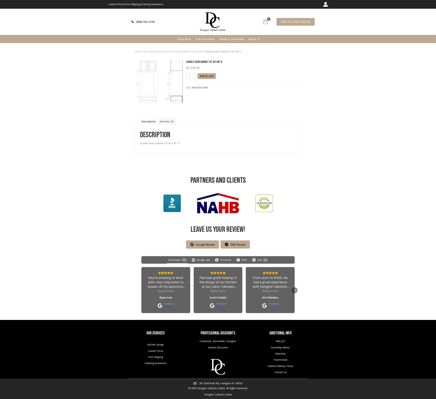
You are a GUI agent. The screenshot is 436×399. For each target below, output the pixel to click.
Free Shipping (132, 4)
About (252, 39)
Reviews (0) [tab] (167, 121)
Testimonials (280, 359)
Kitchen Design (155, 344)
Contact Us (280, 372)
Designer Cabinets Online (218, 394)
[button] (143, 22)
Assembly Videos (280, 347)
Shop (145, 51)
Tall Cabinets (197, 51)
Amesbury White (180, 51)
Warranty (280, 353)
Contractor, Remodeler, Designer (218, 341)
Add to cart (207, 76)
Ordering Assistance (152, 4)
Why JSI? (280, 341)
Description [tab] (149, 121)
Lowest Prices (116, 4)
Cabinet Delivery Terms (280, 366)
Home (138, 51)
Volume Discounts (218, 347)
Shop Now (184, 39)
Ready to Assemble (232, 39)
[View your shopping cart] (265, 21)
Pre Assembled (205, 39)
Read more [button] (166, 291)
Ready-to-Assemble (160, 51)
